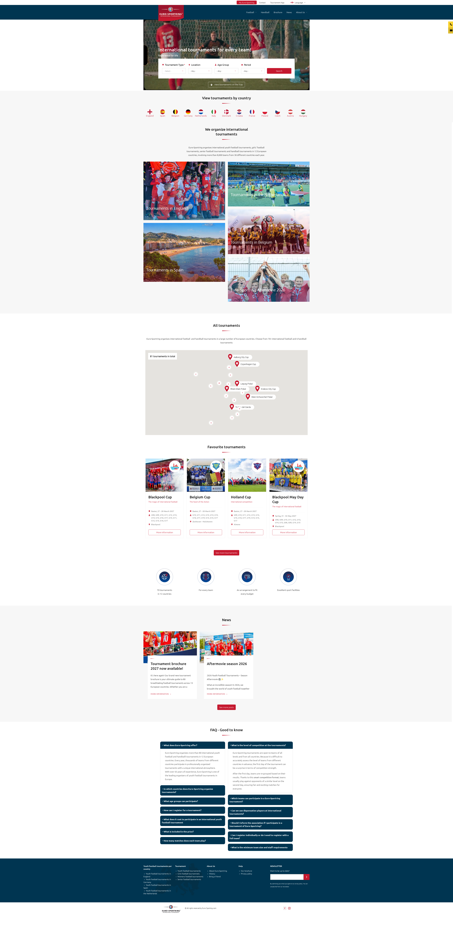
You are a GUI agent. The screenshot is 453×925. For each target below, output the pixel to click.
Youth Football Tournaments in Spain (184, 252)
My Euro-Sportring (246, 2)
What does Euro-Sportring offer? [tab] (180, 745)
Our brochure (246, 870)
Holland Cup (241, 497)
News (289, 12)
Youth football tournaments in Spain (157, 886)
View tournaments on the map (228, 84)
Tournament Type (174, 64)
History (212, 873)
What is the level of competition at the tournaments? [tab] (258, 745)
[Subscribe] (307, 877)
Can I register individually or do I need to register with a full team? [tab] (259, 837)
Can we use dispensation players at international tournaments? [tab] (255, 812)
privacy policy (298, 884)
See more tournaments (226, 552)
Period (247, 64)
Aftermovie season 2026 (227, 663)
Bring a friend (215, 876)
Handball (265, 12)
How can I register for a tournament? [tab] (182, 810)
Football (250, 12)
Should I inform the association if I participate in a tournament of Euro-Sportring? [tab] (256, 824)
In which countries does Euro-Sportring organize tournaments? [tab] (187, 790)
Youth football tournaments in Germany (157, 880)
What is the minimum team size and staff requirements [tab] (259, 847)
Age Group (223, 64)
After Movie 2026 (269, 279)
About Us (300, 12)
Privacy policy (246, 873)
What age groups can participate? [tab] (181, 801)
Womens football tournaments (190, 876)
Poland (265, 115)
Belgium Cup (200, 497)
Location (195, 64)
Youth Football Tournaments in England (184, 191)
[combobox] (174, 71)
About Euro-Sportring (218, 870)
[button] (231, 407)
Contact (262, 2)
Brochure (278, 12)
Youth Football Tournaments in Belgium (269, 231)
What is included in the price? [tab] (179, 831)
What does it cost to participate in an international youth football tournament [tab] (192, 821)
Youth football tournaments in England (157, 875)
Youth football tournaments (189, 870)
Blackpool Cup (160, 497)
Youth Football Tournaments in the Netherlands (269, 184)
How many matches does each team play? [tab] (185, 840)
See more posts (226, 707)
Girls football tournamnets (189, 873)
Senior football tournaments (189, 879)
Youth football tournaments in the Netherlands (157, 892)
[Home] (171, 13)
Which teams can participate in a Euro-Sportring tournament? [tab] (255, 800)
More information (164, 532)
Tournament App (277, 2)
